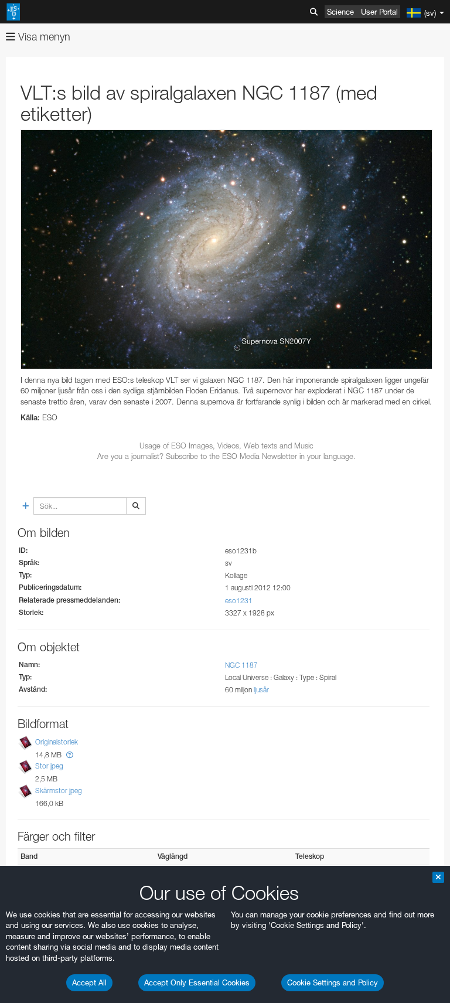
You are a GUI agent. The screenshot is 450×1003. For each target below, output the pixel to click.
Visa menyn (42, 36)
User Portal (379, 11)
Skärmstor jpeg (58, 790)
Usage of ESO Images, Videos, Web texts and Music (226, 445)
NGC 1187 (241, 665)
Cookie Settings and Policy (332, 982)
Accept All (89, 982)
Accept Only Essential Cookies (197, 982)
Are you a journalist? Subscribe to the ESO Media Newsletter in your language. (226, 456)
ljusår (261, 689)
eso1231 (239, 600)
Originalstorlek (56, 741)
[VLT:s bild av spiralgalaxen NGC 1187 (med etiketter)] (226, 249)
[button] (69, 754)
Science (340, 11)
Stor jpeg (49, 766)
